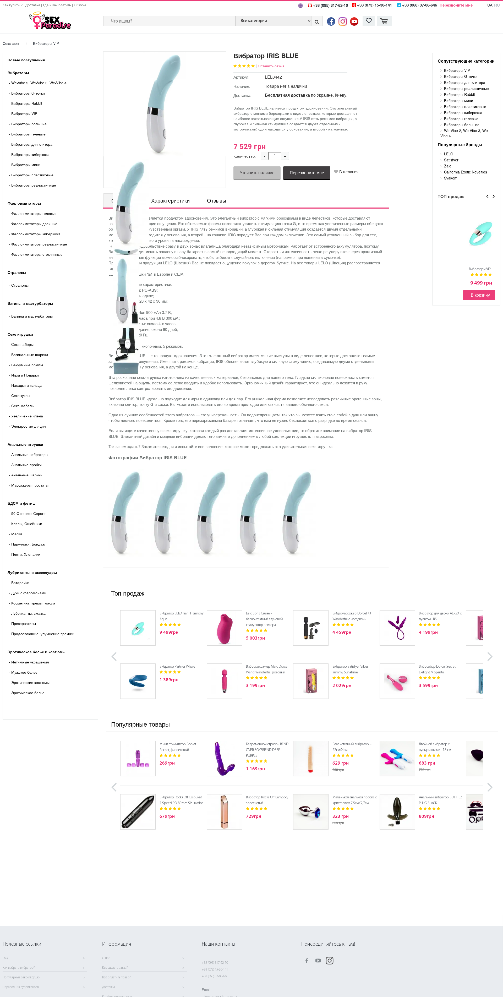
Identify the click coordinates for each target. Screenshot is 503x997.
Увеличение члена (26, 415)
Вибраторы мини (24, 164)
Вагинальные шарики (28, 354)
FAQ (5, 958)
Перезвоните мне (456, 5)
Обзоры (80, 4)
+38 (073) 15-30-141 (215, 969)
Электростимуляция (27, 426)
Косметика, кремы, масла (32, 603)
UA (490, 5)
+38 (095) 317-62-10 (215, 963)
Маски (15, 533)
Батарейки (19, 582)
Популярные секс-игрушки (22, 977)
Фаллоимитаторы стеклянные (36, 254)
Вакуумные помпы (26, 364)
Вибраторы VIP (46, 43)
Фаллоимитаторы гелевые (33, 213)
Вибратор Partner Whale (177, 667)
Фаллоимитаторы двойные (33, 223)
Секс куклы (19, 395)
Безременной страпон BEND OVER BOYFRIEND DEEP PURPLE (267, 750)
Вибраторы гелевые (27, 134)
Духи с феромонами (27, 592)
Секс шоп (11, 43)
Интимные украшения (29, 661)
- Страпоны (19, 285)
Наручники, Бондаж (27, 544)
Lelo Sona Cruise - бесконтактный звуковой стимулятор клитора (264, 619)
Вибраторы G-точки (27, 93)
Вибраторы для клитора (30, 144)
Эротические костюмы (29, 682)
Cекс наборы (21, 344)
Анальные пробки (25, 464)
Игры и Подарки (24, 375)
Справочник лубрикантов (21, 987)
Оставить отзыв (271, 65)
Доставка (32, 4)
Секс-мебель (21, 405)
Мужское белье (23, 672)
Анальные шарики (25, 474)
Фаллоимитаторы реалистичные (38, 244)
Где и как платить (57, 4)
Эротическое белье (27, 692)
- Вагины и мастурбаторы (31, 316)
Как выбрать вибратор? (19, 967)
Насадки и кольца (25, 385)
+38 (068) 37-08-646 (215, 976)
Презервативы (22, 623)
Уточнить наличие (257, 173)
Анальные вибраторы (28, 454)
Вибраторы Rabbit (25, 103)
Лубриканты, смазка (27, 613)
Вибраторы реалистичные (32, 185)
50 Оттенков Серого (27, 513)
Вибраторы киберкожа (29, 154)
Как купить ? (13, 4)
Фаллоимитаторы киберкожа (35, 233)
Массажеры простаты (28, 485)
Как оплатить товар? (116, 977)
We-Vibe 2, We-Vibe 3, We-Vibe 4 (38, 82)
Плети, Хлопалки (24, 554)
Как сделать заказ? (115, 967)
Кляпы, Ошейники (25, 523)
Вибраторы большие (28, 123)
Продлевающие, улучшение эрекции (41, 633)
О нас (106, 958)
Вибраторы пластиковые (31, 174)
